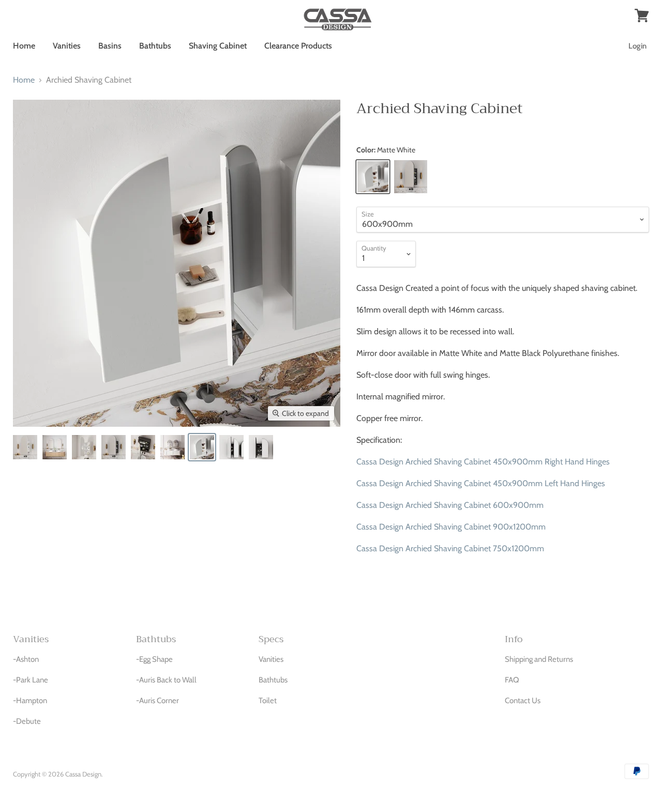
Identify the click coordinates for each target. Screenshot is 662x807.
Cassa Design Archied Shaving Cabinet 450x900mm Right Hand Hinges (483, 462)
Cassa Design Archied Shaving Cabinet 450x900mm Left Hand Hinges (480, 483)
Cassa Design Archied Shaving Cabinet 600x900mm (450, 505)
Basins (110, 46)
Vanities (67, 46)
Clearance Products (298, 46)
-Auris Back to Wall (166, 680)
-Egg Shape (154, 659)
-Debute (27, 721)
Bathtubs (155, 46)
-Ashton (26, 659)
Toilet (268, 700)
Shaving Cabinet (218, 46)
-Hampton (30, 700)
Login (637, 46)
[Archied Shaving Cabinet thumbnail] (25, 447)
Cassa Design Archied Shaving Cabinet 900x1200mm (451, 527)
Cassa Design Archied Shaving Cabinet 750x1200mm (450, 548)
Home (24, 46)
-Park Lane (30, 680)
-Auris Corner (157, 700)
